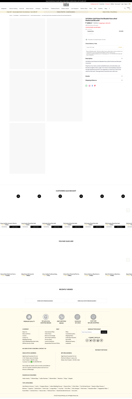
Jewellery (100, 8)
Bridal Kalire (38, 388)
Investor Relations (49, 341)
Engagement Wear (103, 388)
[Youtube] (97, 340)
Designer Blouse (44, 386)
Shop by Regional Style (24, 15)
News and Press (26, 333)
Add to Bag (15, 226)
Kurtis (37, 386)
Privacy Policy (48, 339)
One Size (91, 33)
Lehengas (37, 8)
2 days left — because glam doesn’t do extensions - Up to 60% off (22, 11)
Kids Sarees (84, 388)
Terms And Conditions (50, 337)
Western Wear (84, 8)
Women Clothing (13, 8)
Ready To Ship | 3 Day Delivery (110, 11)
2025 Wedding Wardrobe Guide (30, 341)
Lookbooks (68, 343)
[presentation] (4, 210)
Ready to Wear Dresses (98, 386)
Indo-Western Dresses (28, 386)
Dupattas (30, 388)
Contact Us (25, 337)
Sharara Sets (42, 390)
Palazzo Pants (67, 386)
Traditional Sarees (55, 8)
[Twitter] (90, 340)
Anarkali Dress (34, 390)
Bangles (71, 378)
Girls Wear (67, 388)
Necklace (60, 378)
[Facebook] (87, 340)
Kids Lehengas (75, 388)
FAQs (67, 331)
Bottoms (24, 388)
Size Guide (121, 31)
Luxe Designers (75, 8)
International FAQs (49, 331)
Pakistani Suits (51, 390)
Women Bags (34, 378)
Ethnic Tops (45, 388)
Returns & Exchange (50, 335)
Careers (24, 335)
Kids (95, 8)
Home (10, 15)
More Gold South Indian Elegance (87, 301)
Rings (65, 378)
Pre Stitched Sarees (85, 386)
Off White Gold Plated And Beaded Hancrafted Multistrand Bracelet (56, 15)
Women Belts (53, 378)
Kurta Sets (74, 390)
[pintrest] (101, 340)
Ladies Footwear (44, 378)
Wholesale (107, 4)
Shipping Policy (69, 335)
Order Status (48, 333)
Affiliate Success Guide (28, 343)
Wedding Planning (27, 339)
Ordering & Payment (71, 337)
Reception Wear (92, 388)
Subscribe (104, 332)
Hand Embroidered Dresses (63, 390)
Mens (90, 8)
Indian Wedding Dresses (56, 386)
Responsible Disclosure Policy (52, 343)
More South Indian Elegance (45, 301)
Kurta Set (21, 8)
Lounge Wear (53, 388)
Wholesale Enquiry (70, 341)
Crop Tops (60, 388)
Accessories (15, 15)
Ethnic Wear (75, 386)
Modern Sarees (65, 8)
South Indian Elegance (35, 15)
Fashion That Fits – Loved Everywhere (66, 11)
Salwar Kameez (29, 8)
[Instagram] (94, 340)
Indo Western (45, 8)
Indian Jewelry (26, 378)
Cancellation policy (70, 333)
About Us (24, 331)
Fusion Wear (25, 390)
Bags (106, 8)
